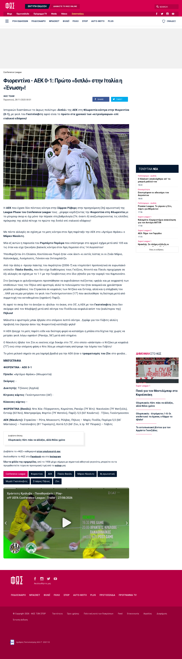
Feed (120, 613)
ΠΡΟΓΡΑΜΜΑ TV (127, 595)
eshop (58, 465)
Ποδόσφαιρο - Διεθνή (147, 176)
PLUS (110, 21)
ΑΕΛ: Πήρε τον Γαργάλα (150, 233)
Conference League (12, 72)
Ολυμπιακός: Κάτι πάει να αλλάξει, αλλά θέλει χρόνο (36, 440)
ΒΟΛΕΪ (66, 21)
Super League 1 (144, 217)
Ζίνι (57, 481)
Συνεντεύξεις (78, 14)
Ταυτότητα (57, 613)
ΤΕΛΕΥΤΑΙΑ (148, 169)
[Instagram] (168, 14)
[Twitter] (163, 14)
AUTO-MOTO (98, 21)
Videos (64, 14)
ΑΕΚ (50, 474)
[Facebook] (158, 14)
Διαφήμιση (162, 613)
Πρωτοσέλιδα (22, 14)
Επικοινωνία (133, 613)
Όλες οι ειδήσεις (156, 250)
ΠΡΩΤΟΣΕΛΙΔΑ (107, 595)
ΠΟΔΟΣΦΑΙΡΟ (38, 21)
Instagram (55, 456)
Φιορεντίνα (37, 474)
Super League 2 (144, 230)
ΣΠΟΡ (85, 21)
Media (54, 14)
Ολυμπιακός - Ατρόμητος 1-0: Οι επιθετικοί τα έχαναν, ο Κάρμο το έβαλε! (154, 416)
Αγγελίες (147, 613)
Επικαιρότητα (144, 189)
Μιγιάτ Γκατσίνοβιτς (17, 481)
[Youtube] (174, 14)
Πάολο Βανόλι (64, 474)
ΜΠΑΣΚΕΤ (54, 21)
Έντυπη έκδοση (20, 620)
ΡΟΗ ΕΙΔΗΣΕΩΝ (20, 21)
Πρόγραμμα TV (40, 14)
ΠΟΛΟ (76, 21)
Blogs (9, 14)
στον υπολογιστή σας (49, 451)
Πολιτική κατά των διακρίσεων (98, 613)
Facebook (35, 456)
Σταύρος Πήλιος (41, 481)
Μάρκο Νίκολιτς (85, 474)
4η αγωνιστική (107, 474)
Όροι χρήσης (73, 613)
